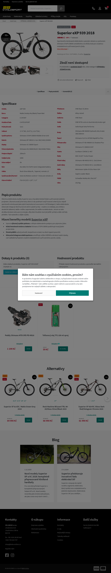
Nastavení (38, 293)
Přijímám (72, 293)
